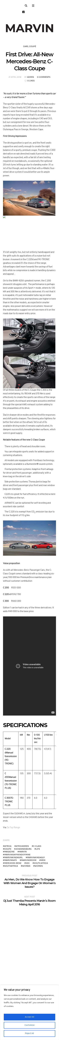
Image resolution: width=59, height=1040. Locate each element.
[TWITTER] (29, 11)
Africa (7, 846)
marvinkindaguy (36, 857)
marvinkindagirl (13, 857)
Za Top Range (13, 827)
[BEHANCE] (23, 11)
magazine (9, 851)
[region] (29, 1012)
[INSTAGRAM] (35, 11)
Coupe (7, 849)
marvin (23, 851)
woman (26, 866)
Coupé (32, 46)
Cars (25, 46)
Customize (29, 1025)
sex (27, 863)
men (43, 860)
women (39, 866)
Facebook (14, 840)
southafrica (11, 866)
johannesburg (23, 849)
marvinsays (10, 860)
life (38, 849)
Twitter (18, 840)
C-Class (37, 846)
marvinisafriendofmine (17, 854)
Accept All (29, 1017)
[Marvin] (29, 28)
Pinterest (23, 840)
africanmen (22, 846)
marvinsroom (28, 860)
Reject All (29, 1033)
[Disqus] (29, 944)
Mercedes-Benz (12, 863)
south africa (41, 863)
